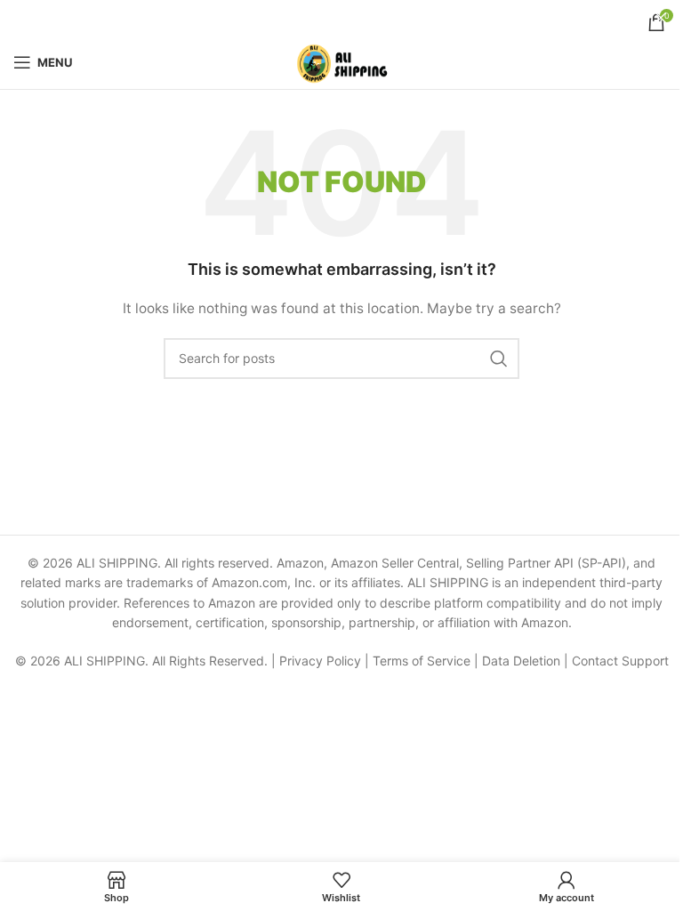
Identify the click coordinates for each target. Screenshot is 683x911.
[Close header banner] (661, 18)
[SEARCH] (498, 358)
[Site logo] (342, 61)
